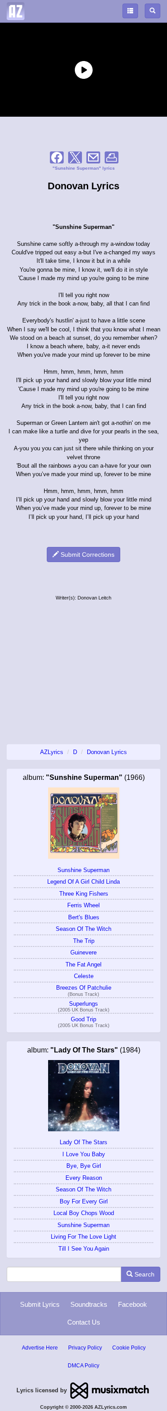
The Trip (83, 941)
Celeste (84, 976)
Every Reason (83, 1177)
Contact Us (83, 1322)
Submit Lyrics (40, 1304)
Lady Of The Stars (83, 1142)
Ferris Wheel (83, 905)
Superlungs (83, 1003)
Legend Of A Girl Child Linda (83, 881)
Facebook (132, 1304)
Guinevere (83, 952)
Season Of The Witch (83, 929)
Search (144, 1274)
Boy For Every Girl (84, 1201)
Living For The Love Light (83, 1236)
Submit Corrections (86, 554)
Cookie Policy (129, 1348)
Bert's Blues (83, 917)
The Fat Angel (83, 964)
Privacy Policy (85, 1348)
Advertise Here (40, 1348)
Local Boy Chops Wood (83, 1213)
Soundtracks (88, 1304)
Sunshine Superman (83, 870)
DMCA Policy (83, 1365)
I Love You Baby (83, 1154)
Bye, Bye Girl (83, 1165)
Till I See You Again (83, 1248)
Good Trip (83, 1019)
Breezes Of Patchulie (83, 987)
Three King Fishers (83, 893)
